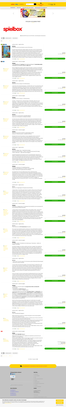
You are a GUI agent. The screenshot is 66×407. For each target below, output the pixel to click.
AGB (35, 377)
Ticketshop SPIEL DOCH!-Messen (27, 7)
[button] (13, 13)
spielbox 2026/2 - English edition (18, 112)
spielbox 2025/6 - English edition (18, 223)
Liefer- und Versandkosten (39, 378)
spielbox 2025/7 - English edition (18, 184)
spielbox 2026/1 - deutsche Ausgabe (18, 164)
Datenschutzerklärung (8, 403)
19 (9, 40)
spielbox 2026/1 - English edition (18, 147)
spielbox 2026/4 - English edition (18, 44)
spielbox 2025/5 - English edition (18, 258)
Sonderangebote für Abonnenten (41, 7)
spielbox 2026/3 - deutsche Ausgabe (18, 95)
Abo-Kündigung (37, 375)
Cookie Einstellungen (38, 386)
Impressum (36, 374)
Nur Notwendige (59, 402)
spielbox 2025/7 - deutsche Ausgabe (18, 203)
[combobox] (8, 38)
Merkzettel (54, 0)
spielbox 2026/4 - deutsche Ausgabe (18, 61)
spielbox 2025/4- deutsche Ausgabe (18, 331)
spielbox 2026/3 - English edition (18, 80)
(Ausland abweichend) (22, 78)
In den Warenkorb (55, 58)
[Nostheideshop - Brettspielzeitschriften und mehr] (17, 4)
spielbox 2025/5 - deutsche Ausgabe (18, 283)
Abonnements (12, 7)
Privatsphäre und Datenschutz (39, 383)
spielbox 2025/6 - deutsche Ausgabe (18, 240)
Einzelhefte (19, 7)
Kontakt (36, 380)
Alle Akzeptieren (59, 400)
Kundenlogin (47, 0)
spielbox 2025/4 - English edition (18, 310)
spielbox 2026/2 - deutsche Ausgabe (18, 129)
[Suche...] (35, 4)
